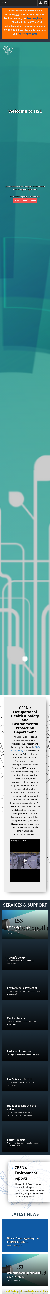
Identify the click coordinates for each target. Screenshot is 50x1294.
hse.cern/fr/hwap (28, 33)
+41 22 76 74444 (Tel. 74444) (25, 200)
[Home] (7, 50)
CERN (5, 2)
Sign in (40, 3)
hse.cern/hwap (35, 18)
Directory (46, 3)
